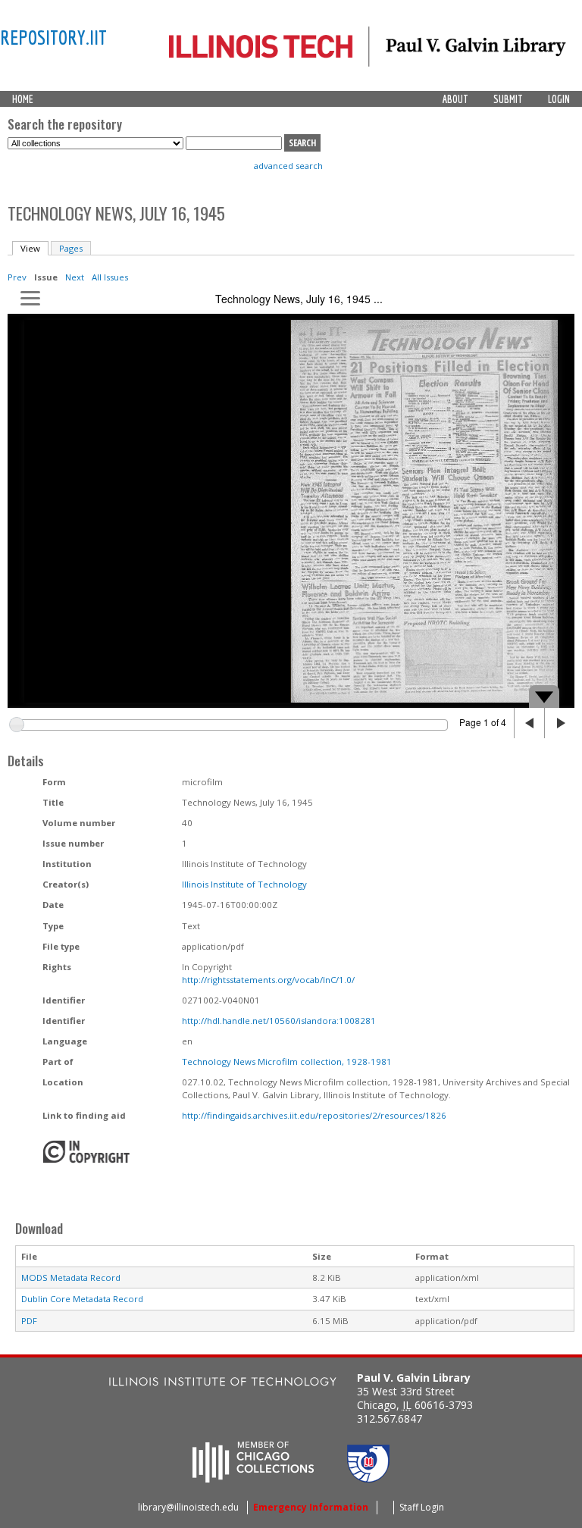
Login (559, 99)
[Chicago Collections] (253, 1478)
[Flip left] (529, 723)
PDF (29, 1320)
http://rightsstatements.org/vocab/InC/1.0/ (268, 979)
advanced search (288, 165)
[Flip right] (559, 723)
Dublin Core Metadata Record (82, 1298)
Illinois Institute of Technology (244, 884)
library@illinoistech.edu (188, 1507)
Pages (71, 248)
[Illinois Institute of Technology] (222, 1384)
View (34, 248)
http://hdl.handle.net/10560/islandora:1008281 (279, 1020)
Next (74, 277)
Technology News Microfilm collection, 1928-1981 (287, 1061)
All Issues (110, 277)
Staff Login (421, 1507)
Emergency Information (310, 1507)
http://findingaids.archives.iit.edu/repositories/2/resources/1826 (314, 1115)
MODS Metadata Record (70, 1277)
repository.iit (53, 37)
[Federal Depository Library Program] (368, 1478)
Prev (17, 277)
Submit (508, 99)
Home (22, 99)
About (455, 99)
